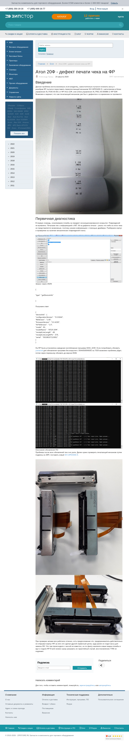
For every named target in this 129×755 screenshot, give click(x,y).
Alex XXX (17, 122)
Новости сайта (15, 97)
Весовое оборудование (18, 47)
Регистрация (102, 9)
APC (9, 125)
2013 (12, 177)
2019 (12, 156)
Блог (78, 34)
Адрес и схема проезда (15, 708)
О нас (7, 700)
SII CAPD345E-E (71, 455)
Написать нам (11, 717)
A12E (27, 114)
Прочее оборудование (18, 83)
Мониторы (13, 74)
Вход (92, 9)
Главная (41, 64)
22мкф (10, 108)
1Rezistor (11, 105)
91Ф (17, 114)
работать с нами (92, 16)
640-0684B (18, 111)
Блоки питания (15, 52)
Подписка (43, 662)
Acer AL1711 (18, 117)
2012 (12, 181)
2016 (12, 165)
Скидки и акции (15, 34)
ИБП (11, 79)
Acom (10, 122)
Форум (90, 34)
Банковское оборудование (20, 65)
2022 (12, 144)
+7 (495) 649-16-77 (36, 9)
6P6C (26, 111)
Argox (14, 128)
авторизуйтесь (105, 685)
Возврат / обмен (48, 704)
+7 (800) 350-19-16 (14, 9)
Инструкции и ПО (62, 34)
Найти (42, 50)
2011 (12, 185)
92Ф (21, 114)
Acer (9, 117)
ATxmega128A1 (24, 128)
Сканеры (12, 70)
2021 (12, 148)
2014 (12, 173)
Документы (13, 88)
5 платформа (20, 108)
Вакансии (104, 34)
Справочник (14, 92)
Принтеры (13, 61)
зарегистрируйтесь (87, 685)
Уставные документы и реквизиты (19, 704)
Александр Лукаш (46, 77)
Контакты (119, 34)
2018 (12, 161)
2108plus (20, 105)
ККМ (11, 42)
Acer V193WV (22, 120)
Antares (26, 122)
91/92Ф (11, 114)
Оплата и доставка (38, 34)
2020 (12, 152)
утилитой (39, 350)
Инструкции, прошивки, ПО (78, 700)
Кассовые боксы (15, 56)
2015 (12, 169)
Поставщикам (47, 708)
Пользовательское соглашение (111, 700)
